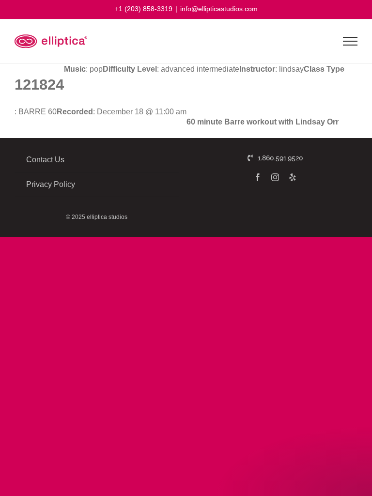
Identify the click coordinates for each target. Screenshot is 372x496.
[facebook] (258, 177)
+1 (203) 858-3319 (143, 9)
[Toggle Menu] (350, 41)
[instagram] (275, 177)
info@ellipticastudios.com (219, 9)
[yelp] (292, 177)
